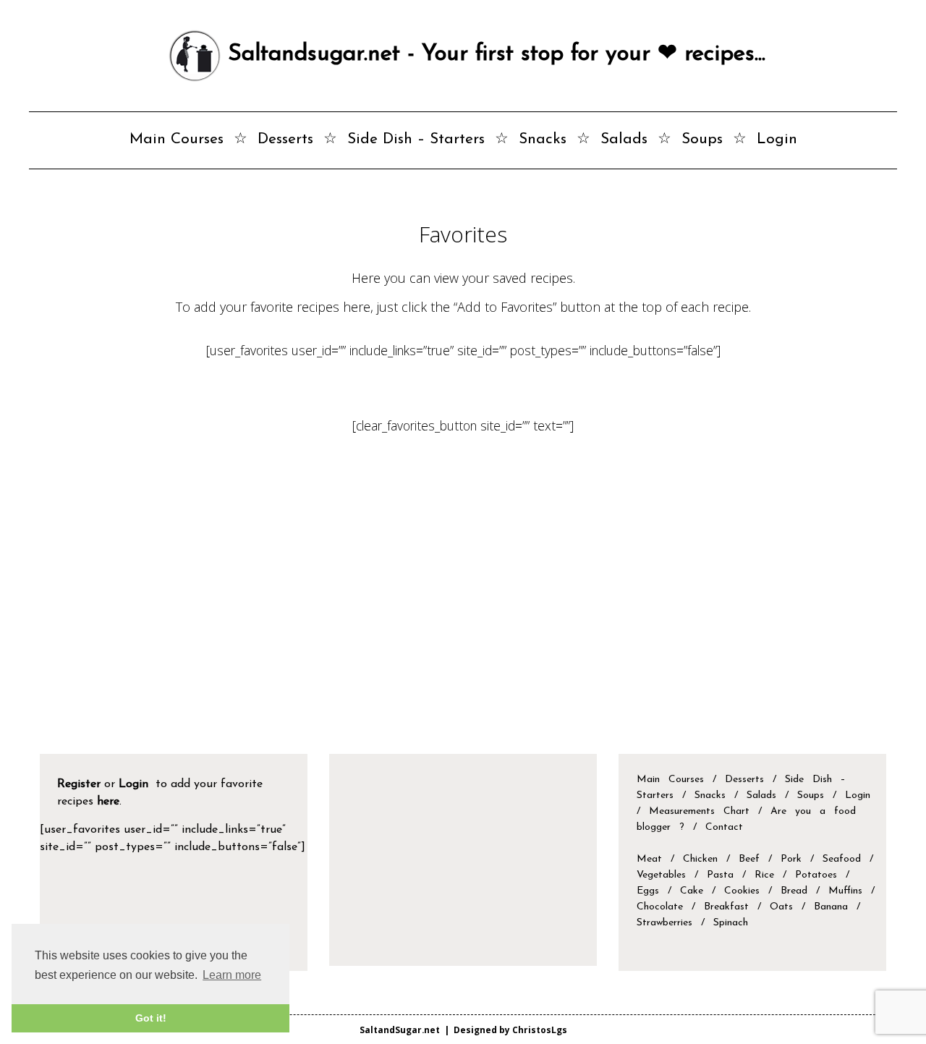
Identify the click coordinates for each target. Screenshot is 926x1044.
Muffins (845, 891)
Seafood (842, 859)
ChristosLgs (539, 1029)
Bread (794, 891)
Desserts (285, 139)
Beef (749, 859)
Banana (831, 906)
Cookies (742, 891)
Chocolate (660, 906)
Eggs (648, 891)
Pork (791, 859)
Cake (691, 891)
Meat (649, 859)
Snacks (542, 139)
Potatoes (816, 875)
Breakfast (726, 906)
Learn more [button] (232, 975)
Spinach (730, 922)
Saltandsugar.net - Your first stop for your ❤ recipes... (493, 54)
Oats (781, 906)
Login (777, 139)
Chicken (700, 859)
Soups (702, 139)
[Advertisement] (463, 616)
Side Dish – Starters (416, 139)
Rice (764, 875)
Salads (623, 139)
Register (79, 784)
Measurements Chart (703, 811)
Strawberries (664, 922)
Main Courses (176, 139)
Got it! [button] (150, 1018)
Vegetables (661, 875)
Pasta (720, 875)
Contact (724, 827)
